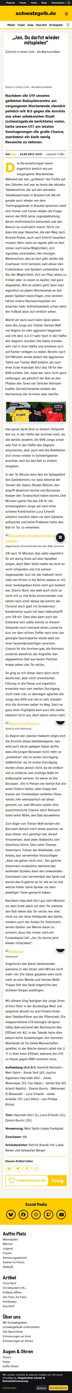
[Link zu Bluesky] (11, 1214)
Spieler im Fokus (14, 1262)
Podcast (10, 2)
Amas (30, 24)
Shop (44, 2)
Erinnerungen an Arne (17, 1336)
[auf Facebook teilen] (26, 1168)
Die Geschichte (13, 1332)
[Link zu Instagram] (36, 1214)
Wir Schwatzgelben (15, 1323)
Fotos (34, 2)
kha (13, 154)
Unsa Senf (41, 24)
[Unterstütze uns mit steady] (36, 1180)
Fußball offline (12, 1292)
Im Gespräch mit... (14, 1288)
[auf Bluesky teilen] (9, 1168)
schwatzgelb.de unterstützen (21, 1327)
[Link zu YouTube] (61, 1214)
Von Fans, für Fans (14, 1297)
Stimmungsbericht (15, 1258)
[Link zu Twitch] (48, 1214)
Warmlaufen (10, 1239)
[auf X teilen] (18, 1168)
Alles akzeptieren (58, 1387)
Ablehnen (41, 1387)
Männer (11, 24)
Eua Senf (8, 1306)
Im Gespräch (56, 24)
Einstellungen (9, 1387)
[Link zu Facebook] (23, 1214)
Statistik (8, 1267)
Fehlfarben (10, 1302)
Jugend (8, 1248)
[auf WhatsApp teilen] (35, 1168)
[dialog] (36, 1382)
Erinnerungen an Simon (18, 1341)
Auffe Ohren (11, 1366)
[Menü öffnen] (66, 14)
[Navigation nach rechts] (68, 24)
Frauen (21, 24)
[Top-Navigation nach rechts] (68, 3)
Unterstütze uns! (60, 2)
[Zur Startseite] (36, 14)
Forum (23, 2)
